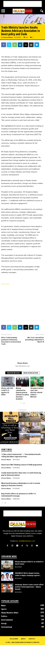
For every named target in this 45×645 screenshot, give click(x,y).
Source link (5, 284)
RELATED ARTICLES (13, 373)
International (6, 627)
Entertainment (7, 619)
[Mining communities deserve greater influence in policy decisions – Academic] (22, 381)
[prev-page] (21, 403)
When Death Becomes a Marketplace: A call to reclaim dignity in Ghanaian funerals (20, 484)
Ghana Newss (8, 37)
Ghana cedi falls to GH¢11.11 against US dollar (7, 391)
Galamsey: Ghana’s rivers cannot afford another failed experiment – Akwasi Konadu (29, 586)
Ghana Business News (9, 612)
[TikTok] (22, 546)
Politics (4, 616)
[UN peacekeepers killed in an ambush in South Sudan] (7, 564)
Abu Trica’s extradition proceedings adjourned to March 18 (34, 339)
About (23, 639)
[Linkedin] (20, 44)
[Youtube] (37, 546)
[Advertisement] (22, 4)
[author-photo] (22, 355)
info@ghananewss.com (27, 541)
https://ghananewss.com (22, 366)
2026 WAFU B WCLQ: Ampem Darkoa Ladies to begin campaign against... (28, 574)
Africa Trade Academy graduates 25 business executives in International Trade (11, 340)
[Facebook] (3, 44)
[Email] (25, 44)
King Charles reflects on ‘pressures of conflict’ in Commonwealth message (18, 494)
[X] (9, 44)
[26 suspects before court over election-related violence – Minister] (37, 381)
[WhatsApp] (14, 44)
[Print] (31, 44)
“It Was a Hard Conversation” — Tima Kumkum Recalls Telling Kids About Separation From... (21, 455)
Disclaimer (14, 639)
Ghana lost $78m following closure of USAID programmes (21, 465)
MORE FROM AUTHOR (30, 373)
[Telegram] (36, 44)
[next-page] (24, 403)
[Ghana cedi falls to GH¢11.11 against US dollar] (8, 381)
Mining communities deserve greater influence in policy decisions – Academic (22, 393)
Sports (4, 609)
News (3, 605)
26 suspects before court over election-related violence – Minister (36, 392)
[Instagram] (12, 546)
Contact (32, 639)
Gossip (3, 623)
